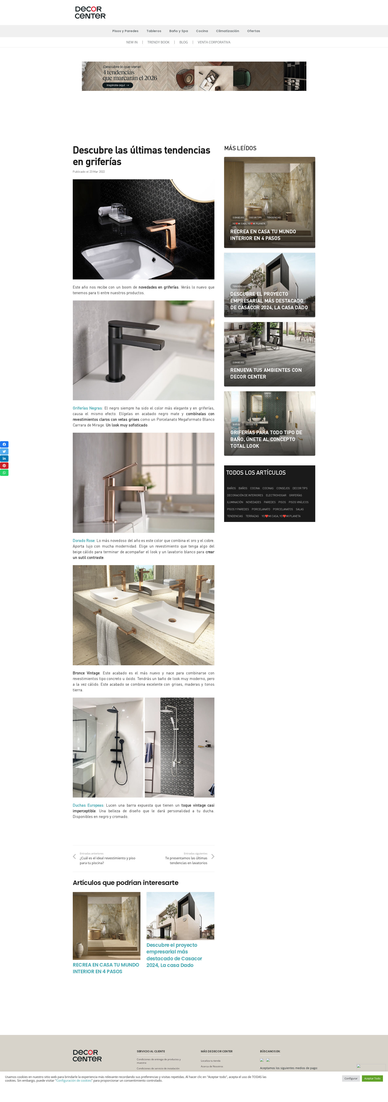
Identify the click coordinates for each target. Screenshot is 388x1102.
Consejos (283, 488)
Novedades (253, 502)
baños (243, 488)
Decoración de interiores (245, 495)
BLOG (183, 42)
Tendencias (235, 516)
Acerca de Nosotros (212, 1066)
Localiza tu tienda (210, 1060)
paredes (270, 502)
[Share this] (4, 444)
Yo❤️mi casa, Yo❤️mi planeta (281, 516)
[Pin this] (4, 465)
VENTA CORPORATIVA (214, 42)
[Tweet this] (4, 451)
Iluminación (235, 502)
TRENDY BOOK (159, 42)
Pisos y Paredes (238, 509)
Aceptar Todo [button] (372, 1078)
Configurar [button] (351, 1078)
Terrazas (252, 516)
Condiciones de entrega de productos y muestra (159, 1061)
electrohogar (276, 495)
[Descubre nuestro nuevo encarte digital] (194, 76)
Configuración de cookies (73, 1080)
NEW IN (132, 42)
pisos (282, 502)
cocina (255, 488)
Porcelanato (261, 509)
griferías (295, 495)
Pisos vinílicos (299, 502)
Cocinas (268, 488)
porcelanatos (283, 509)
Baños (231, 488)
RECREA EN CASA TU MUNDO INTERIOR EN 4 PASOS (106, 968)
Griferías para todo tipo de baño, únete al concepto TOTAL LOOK (266, 439)
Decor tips (300, 488)
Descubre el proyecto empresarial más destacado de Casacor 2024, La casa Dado (174, 955)
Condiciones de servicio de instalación (158, 1068)
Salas (300, 509)
